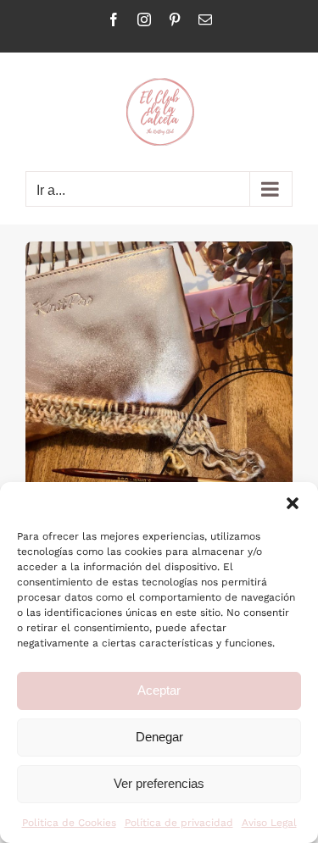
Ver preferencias (159, 783)
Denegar (159, 736)
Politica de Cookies (69, 823)
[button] (292, 503)
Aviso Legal (269, 823)
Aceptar (159, 690)
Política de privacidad (179, 823)
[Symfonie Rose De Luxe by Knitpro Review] (159, 374)
